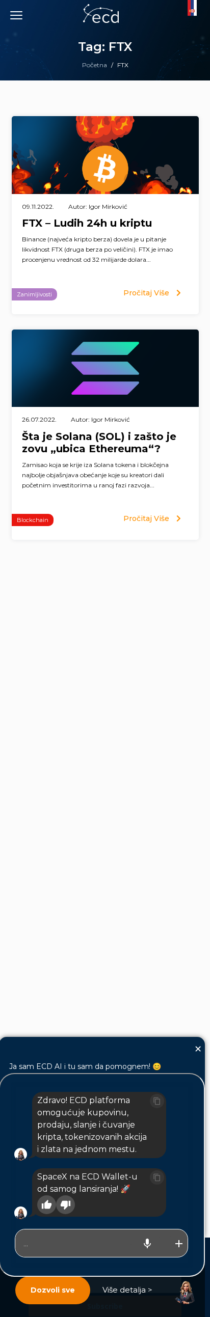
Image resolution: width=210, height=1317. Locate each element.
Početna (94, 65)
